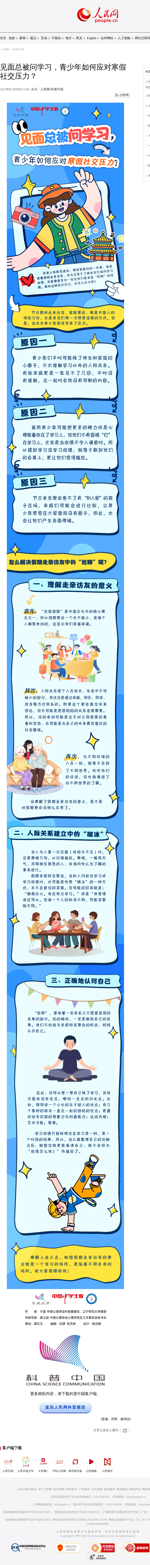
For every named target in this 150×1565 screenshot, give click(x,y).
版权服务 (109, 1489)
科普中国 (18, 49)
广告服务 (84, 1489)
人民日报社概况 (26, 1489)
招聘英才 (71, 1489)
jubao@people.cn (136, 1496)
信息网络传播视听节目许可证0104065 (27, 1519)
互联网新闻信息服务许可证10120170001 (27, 1512)
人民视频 (91, 1471)
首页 (3, 38)
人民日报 (8, 1471)
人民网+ (43, 1471)
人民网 (5, 49)
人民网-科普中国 (51, 89)
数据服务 (122, 1489)
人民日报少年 (25, 1471)
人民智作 (107, 1471)
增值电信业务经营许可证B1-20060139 (76, 1512)
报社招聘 (58, 1489)
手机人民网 (59, 1471)
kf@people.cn (62, 1504)
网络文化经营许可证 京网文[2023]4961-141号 (80, 1519)
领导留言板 (75, 1471)
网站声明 (134, 1489)
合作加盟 (96, 1489)
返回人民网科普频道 (65, 1407)
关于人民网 (45, 1489)
